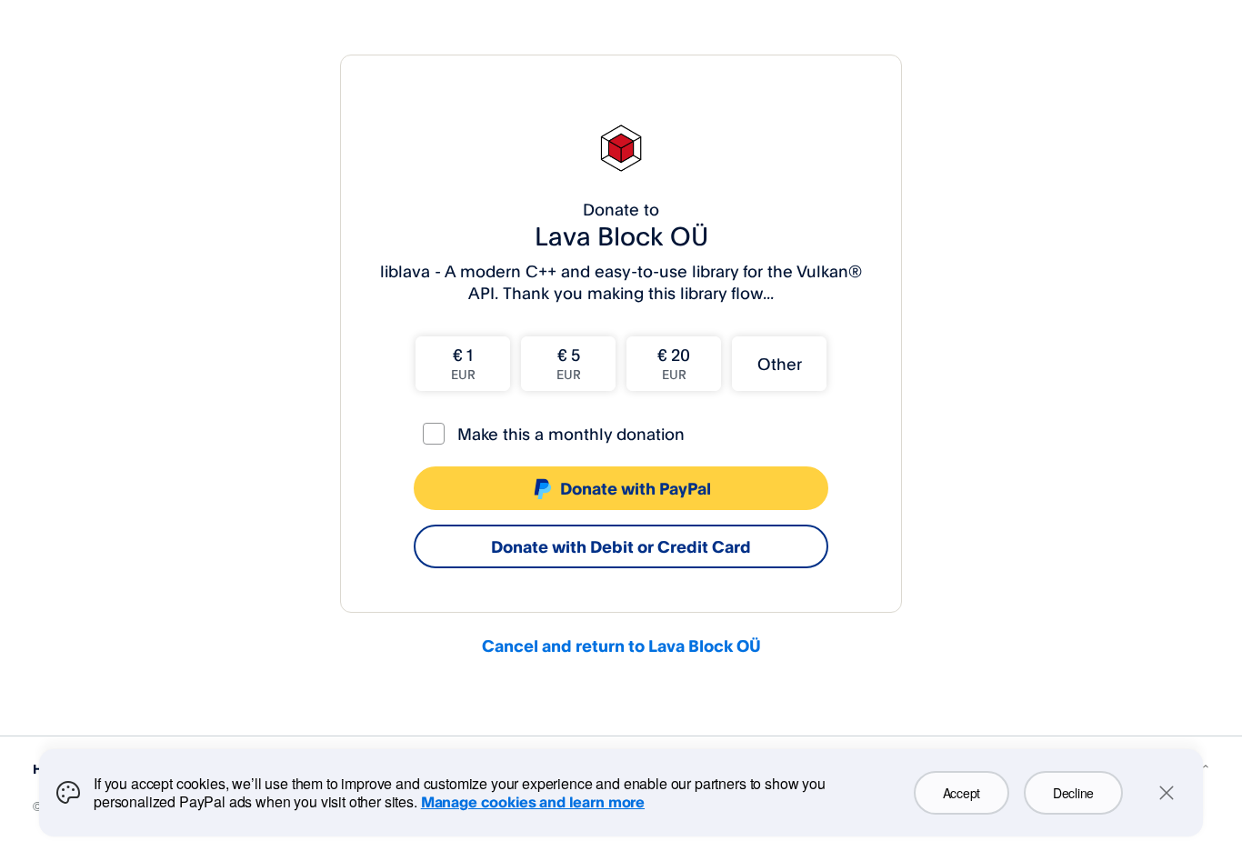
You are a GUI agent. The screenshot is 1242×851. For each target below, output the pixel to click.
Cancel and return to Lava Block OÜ (621, 646)
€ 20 (673, 363)
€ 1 (463, 363)
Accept (961, 793)
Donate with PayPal (635, 488)
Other (779, 364)
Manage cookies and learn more (533, 802)
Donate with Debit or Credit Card (621, 546)
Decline (1073, 793)
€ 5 (568, 363)
